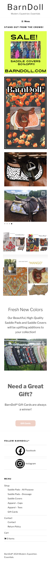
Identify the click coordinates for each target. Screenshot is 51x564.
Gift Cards (25, 423)
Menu (27, 21)
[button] (43, 193)
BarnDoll (25, 7)
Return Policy (14, 526)
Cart (6, 533)
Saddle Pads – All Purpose (21, 489)
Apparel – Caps (15, 503)
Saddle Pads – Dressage (20, 494)
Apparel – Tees (15, 507)
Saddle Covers (15, 498)
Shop (6, 485)
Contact (8, 518)
